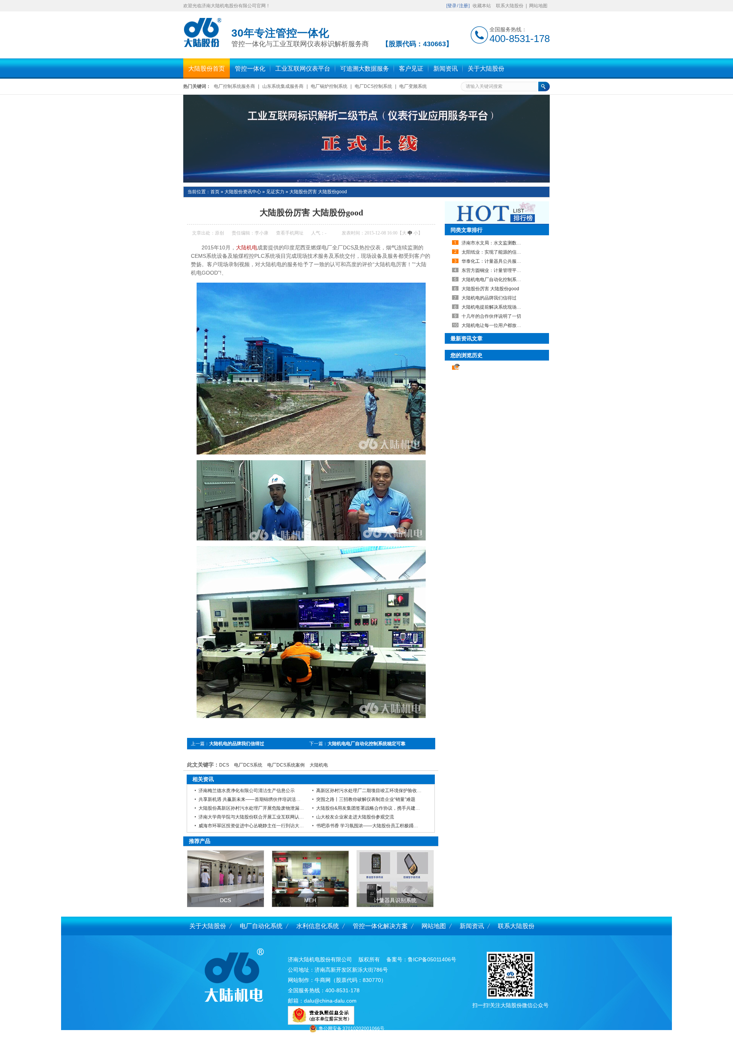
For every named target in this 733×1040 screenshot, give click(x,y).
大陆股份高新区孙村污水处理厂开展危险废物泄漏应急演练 (258, 808)
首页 (215, 191)
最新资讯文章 (466, 338)
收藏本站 (482, 5)
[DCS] (225, 878)
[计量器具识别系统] (395, 878)
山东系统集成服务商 (283, 86)
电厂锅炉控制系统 (329, 86)
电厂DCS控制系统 (373, 86)
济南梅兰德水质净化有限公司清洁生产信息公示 (247, 790)
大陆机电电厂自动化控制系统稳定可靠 (366, 743)
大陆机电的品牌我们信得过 (236, 743)
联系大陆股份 (509, 5)
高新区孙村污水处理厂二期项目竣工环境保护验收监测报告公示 (380, 790)
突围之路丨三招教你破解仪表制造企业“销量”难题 (365, 799)
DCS (224, 765)
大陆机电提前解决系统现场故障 (494, 307)
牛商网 (323, 980)
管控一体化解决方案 (380, 926)
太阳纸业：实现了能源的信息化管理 (498, 252)
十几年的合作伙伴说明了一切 (491, 316)
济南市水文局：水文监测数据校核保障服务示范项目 (514, 243)
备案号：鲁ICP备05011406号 (421, 959)
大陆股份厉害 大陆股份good (318, 191)
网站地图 (538, 5)
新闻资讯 (472, 926)
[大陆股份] (202, 46)
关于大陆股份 (207, 926)
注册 (463, 5)
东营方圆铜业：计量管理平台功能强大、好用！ (510, 270)
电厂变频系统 (413, 86)
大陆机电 (246, 247)
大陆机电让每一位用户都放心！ (494, 325)
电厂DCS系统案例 (286, 765)
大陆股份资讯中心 (242, 191)
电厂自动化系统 (261, 926)
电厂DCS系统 (248, 765)
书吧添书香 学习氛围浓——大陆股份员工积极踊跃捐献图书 (376, 825)
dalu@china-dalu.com (330, 1001)
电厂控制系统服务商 (234, 86)
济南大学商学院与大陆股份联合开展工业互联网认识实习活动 (260, 817)
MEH (310, 900)
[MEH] (310, 878)
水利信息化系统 (317, 926)
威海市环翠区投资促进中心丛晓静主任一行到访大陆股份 (256, 825)
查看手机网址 (290, 233)
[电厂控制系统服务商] (366, 139)
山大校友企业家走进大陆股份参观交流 (355, 817)
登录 (452, 5)
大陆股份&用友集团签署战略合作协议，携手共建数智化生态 (377, 808)
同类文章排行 (466, 230)
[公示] (321, 1023)
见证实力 (275, 191)
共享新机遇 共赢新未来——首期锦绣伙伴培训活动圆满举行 (259, 799)
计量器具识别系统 (395, 900)
